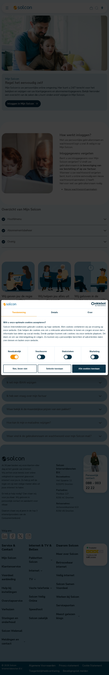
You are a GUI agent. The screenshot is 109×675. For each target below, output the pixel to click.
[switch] (41, 357)
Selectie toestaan (54, 368)
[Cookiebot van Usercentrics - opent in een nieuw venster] (93, 304)
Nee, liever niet (20, 368)
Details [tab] (54, 312)
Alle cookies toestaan (89, 368)
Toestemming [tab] (19, 312)
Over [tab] (90, 312)
